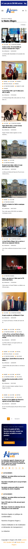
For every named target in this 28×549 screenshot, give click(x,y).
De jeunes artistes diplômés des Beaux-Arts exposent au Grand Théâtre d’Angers (13, 400)
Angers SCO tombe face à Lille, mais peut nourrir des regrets (13, 503)
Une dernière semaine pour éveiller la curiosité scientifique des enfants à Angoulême (12, 488)
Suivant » (17, 418)
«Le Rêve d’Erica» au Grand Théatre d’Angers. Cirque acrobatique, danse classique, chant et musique (13, 335)
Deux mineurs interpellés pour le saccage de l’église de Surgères (13, 482)
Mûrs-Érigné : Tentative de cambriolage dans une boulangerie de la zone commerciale (13, 507)
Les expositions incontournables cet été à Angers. (12, 380)
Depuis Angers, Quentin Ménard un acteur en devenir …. (13, 359)
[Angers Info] (11, 10)
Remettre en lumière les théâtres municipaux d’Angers (13, 205)
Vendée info (10, 542)
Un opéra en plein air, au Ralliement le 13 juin (13, 315)
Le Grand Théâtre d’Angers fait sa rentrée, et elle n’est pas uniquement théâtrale (13, 242)
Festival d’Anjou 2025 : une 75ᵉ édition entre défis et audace (13, 91)
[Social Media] (2, 468)
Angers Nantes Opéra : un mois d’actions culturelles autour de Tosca (12, 126)
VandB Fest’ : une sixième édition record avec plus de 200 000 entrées (13, 477)
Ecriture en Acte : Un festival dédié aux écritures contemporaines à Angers (11, 47)
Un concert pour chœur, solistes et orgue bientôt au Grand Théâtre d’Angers (12, 165)
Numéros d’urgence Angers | (10, 520)
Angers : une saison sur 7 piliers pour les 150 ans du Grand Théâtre (13, 279)
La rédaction (7, 51)
